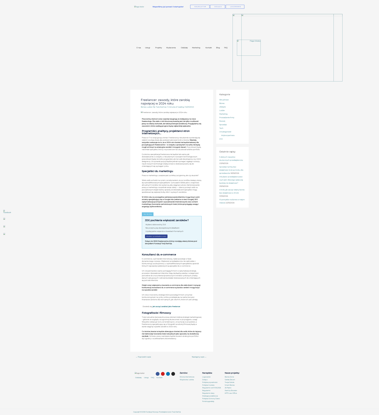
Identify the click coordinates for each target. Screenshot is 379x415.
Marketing (196, 48)
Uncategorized (225, 132)
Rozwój (222, 121)
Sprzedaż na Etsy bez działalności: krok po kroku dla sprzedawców (231, 170)
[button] (147, 214)
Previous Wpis (145, 357)
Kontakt (208, 48)
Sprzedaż (223, 125)
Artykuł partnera (227, 135)
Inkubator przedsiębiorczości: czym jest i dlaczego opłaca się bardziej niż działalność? (231, 180)
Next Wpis (199, 357)
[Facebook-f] (157, 374)
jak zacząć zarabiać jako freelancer (166, 306)
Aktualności (224, 100)
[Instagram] (173, 374)
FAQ (225, 48)
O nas (138, 48)
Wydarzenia (171, 48)
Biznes (143, 107)
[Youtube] (163, 374)
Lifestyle (222, 107)
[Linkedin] (168, 374)
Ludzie (149, 107)
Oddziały (184, 48)
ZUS (221, 139)
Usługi (147, 48)
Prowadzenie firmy (226, 118)
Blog (218, 48)
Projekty (158, 48)
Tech (221, 128)
